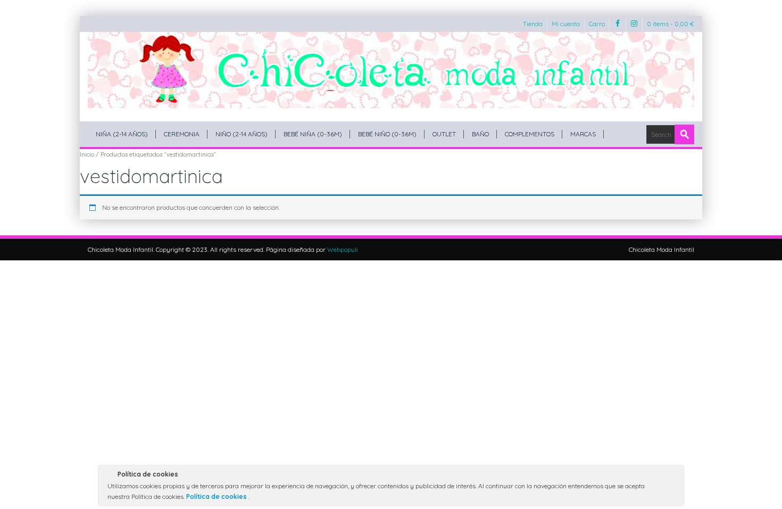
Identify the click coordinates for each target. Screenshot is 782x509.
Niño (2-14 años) (241, 134)
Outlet (444, 134)
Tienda (533, 24)
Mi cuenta (566, 24)
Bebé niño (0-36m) (387, 134)
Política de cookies (217, 496)
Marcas (583, 134)
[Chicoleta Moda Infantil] (391, 70)
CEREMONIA (181, 134)
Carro (597, 24)
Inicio (87, 154)
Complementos (529, 134)
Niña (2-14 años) (122, 134)
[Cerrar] (675, 476)
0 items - (670, 24)
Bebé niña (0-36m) (313, 134)
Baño (480, 134)
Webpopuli (342, 249)
